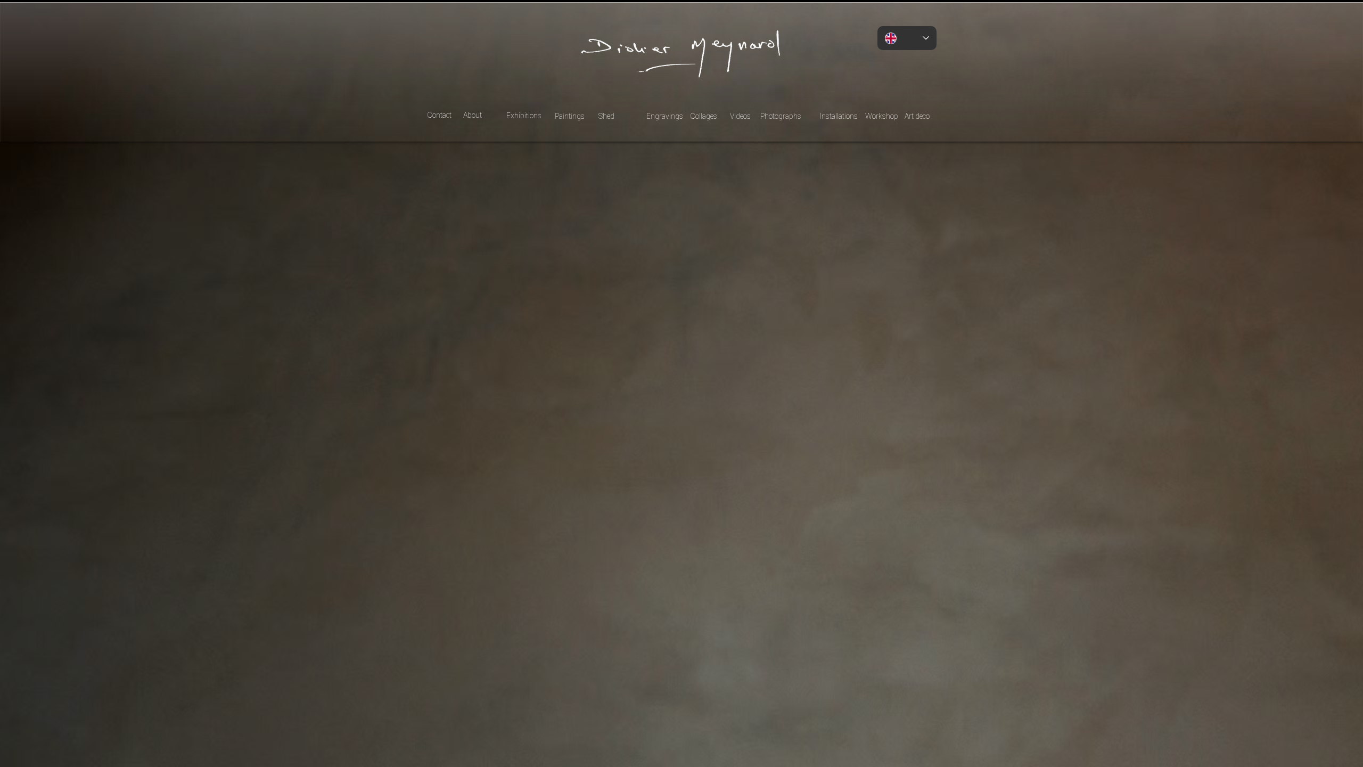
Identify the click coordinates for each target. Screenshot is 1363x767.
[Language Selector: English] (907, 38)
